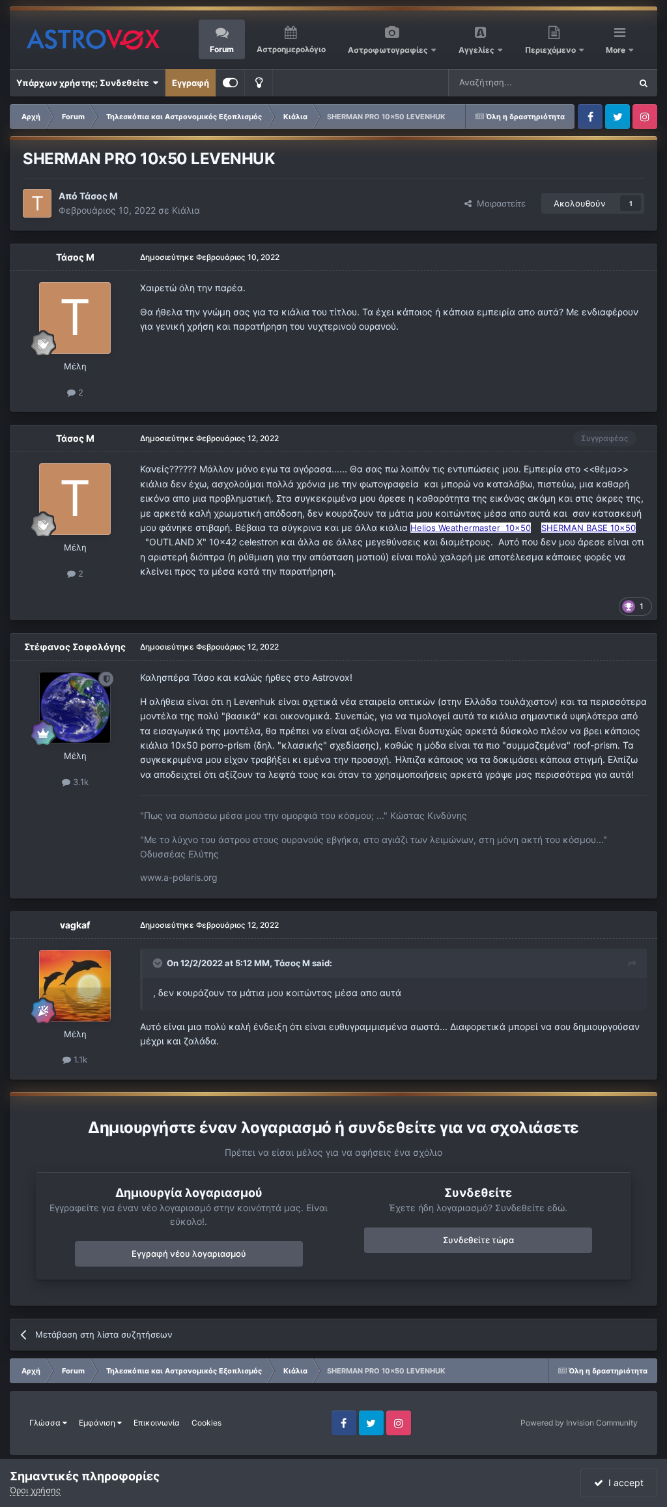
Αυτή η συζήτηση (580, 82)
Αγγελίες (476, 50)
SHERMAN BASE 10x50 (588, 528)
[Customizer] (230, 82)
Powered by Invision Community (579, 1423)
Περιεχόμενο (551, 50)
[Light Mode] (258, 82)
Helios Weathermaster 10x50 (470, 528)
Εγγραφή (190, 83)
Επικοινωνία (157, 1423)
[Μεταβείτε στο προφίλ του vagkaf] (75, 986)
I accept (623, 1482)
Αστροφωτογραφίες (388, 50)
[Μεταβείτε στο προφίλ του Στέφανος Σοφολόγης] (75, 707)
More (616, 50)
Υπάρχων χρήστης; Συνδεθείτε (84, 83)
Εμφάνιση (98, 1423)
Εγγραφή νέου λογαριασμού (189, 1253)
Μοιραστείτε (499, 203)
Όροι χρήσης (35, 1490)
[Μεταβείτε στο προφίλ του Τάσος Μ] (37, 203)
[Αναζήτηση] (643, 82)
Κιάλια (186, 210)
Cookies (206, 1423)
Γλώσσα (46, 1423)
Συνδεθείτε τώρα (478, 1240)
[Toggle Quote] (159, 963)
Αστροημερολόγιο (291, 49)
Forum (222, 49)
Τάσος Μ (98, 195)
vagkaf (75, 924)
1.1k (79, 1059)
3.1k (79, 782)
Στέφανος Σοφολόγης (75, 646)
